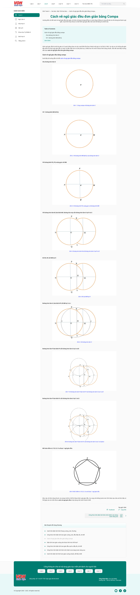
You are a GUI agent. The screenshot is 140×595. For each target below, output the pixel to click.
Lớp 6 (41, 571)
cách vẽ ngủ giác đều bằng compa (70, 58)
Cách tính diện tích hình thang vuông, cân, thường (61, 531)
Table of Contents (49, 29)
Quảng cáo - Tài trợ (104, 580)
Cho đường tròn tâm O (52, 35)
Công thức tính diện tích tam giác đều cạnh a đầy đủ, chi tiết (64, 546)
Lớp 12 (99, 571)
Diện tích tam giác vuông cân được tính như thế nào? (62, 542)
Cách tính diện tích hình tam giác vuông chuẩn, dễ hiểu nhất (64, 554)
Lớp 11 (89, 571)
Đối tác (113, 580)
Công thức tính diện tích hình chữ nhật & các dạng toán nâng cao (66, 550)
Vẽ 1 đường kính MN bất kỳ (54, 38)
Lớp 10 (80, 571)
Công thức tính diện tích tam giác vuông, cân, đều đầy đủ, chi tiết (66, 535)
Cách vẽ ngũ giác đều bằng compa (54, 32)
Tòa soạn (118, 580)
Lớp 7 (51, 571)
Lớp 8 (60, 571)
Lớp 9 (70, 571)
